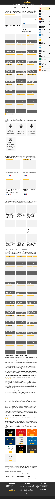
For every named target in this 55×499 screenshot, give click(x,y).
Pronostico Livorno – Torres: (21, 91)
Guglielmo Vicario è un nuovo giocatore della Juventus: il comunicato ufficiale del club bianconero (31, 231)
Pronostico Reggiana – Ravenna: (10, 82)
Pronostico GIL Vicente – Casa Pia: (31, 62)
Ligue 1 (17, 295)
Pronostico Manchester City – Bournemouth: (10, 322)
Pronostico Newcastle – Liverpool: (10, 312)
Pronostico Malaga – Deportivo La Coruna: (21, 61)
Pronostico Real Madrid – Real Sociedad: (21, 42)
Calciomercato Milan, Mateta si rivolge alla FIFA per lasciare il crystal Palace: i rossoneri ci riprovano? (10, 216)
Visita (10, 443)
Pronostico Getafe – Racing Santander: (31, 302)
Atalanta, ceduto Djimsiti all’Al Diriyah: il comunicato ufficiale (31, 244)
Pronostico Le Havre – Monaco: (21, 313)
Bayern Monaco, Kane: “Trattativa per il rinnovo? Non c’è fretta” (21, 215)
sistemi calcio (13, 156)
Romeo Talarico (7, 213)
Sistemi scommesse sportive (9, 485)
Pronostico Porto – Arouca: (21, 101)
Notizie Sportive (32, 4)
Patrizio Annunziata (17, 14)
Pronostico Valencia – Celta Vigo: (31, 342)
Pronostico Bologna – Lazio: (10, 101)
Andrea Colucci (31, 159)
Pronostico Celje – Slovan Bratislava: (10, 42)
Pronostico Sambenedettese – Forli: (10, 111)
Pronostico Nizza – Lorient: (10, 342)
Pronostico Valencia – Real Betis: (31, 51)
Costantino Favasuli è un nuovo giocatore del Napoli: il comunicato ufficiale (21, 230)
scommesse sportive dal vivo (22, 466)
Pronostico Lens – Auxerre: (21, 352)
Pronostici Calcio (12, 14)
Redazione (37, 4)
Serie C (11, 64)
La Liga (17, 54)
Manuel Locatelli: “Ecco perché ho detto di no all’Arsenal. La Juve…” (20, 244)
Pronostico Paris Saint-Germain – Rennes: (21, 302)
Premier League (29, 74)
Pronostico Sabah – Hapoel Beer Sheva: (9, 61)
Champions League (7, 14)
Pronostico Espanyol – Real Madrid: (10, 332)
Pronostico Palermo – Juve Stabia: (12, 190)
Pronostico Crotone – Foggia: (21, 72)
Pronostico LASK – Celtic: (21, 52)
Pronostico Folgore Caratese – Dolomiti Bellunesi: (20, 81)
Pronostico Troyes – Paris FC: (21, 332)
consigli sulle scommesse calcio (18, 400)
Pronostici (17, 4)
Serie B (12, 179)
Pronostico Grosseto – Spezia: (31, 111)
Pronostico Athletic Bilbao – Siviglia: (31, 352)
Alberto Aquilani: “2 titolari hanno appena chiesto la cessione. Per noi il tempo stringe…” (10, 245)
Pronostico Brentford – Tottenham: (10, 352)
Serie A (11, 84)
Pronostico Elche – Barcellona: (31, 101)
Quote (27, 4)
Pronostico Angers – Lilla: (31, 323)
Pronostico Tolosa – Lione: (31, 332)
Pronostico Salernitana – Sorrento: (10, 71)
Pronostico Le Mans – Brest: (21, 342)
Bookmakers (23, 4)
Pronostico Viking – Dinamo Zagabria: (9, 263)
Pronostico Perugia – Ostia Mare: (20, 111)
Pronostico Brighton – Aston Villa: (21, 322)
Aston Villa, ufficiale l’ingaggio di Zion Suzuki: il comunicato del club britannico (10, 230)
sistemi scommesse (10, 362)
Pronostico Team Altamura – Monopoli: (31, 71)
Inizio (13, 4)
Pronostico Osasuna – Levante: (31, 91)
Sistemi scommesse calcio (9, 486)
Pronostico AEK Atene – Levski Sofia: (31, 263)
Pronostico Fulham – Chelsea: (31, 82)
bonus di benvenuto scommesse (20, 392)
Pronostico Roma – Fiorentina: (9, 91)
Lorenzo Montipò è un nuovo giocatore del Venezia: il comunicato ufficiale (31, 216)
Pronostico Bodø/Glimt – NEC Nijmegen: (10, 51)
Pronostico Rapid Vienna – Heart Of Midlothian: (31, 42)
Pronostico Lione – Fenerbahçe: (20, 263)
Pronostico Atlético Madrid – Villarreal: (31, 312)
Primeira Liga (29, 54)
